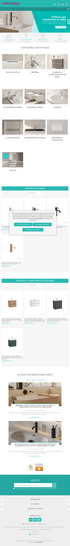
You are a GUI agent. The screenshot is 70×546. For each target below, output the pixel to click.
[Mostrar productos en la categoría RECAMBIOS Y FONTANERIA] (57, 127)
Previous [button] (1, 21)
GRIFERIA (35, 72)
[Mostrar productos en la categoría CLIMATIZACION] (12, 127)
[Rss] (39, 520)
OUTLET (12, 170)
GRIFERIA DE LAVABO (35, 188)
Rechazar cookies (42, 224)
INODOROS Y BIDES (35, 107)
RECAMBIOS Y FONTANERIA (57, 139)
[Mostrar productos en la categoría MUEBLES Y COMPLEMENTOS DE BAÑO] (57, 62)
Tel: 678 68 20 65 (36, 534)
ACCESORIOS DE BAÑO (12, 107)
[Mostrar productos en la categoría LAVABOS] (57, 97)
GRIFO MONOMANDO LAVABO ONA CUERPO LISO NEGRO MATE (56, 227)
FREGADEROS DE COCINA (35, 138)
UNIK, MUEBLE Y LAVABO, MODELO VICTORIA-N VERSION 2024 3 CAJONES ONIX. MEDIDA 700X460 (57, 320)
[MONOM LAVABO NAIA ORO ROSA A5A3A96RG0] (12, 248)
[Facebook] (31, 520)
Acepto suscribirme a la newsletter (36, 488)
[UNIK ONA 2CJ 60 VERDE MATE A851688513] (12, 341)
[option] (35, 22)
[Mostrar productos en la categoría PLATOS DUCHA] (12, 62)
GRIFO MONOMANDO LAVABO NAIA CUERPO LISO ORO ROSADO (11, 263)
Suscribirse (54, 485)
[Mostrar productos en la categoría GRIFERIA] (35, 62)
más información (38, 218)
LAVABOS (57, 107)
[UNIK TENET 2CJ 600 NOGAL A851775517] (12, 304)
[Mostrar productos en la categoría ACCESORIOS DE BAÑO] (12, 97)
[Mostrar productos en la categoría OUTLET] (12, 160)
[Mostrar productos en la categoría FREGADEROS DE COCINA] (35, 127)
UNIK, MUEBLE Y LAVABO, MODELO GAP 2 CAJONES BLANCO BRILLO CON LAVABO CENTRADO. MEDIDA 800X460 (35, 320)
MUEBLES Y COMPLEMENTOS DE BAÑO (57, 74)
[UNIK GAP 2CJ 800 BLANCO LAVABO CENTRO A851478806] (35, 304)
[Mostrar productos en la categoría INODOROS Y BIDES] (35, 97)
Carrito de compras (66, 4)
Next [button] (68, 21)
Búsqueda (68, 9)
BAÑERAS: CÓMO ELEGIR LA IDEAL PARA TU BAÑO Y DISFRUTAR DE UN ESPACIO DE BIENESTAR (35, 406)
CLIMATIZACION (12, 138)
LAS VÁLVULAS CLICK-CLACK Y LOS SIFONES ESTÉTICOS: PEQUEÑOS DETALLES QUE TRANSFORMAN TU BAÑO (35, 445)
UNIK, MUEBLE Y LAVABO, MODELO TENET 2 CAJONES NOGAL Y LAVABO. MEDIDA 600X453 (12, 320)
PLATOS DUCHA (12, 72)
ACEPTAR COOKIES (23, 224)
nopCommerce (38, 542)
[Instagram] (35, 520)
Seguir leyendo (34, 417)
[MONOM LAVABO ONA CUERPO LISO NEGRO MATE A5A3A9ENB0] (57, 211)
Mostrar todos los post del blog (36, 380)
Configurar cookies (32, 229)
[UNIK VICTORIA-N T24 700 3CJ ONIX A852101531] (57, 304)
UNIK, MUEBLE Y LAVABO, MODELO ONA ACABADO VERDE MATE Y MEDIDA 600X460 (12, 357)
